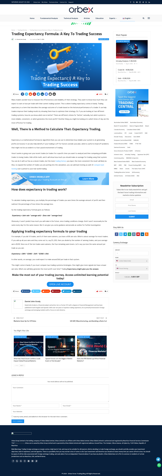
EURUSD (136, 140)
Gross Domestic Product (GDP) (123, 151)
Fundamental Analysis (49, 18)
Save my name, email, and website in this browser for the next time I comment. (40, 416)
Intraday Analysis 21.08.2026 (126, 61)
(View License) (19, 443)
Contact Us (63, 2)
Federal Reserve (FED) (120, 144)
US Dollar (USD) (129, 176)
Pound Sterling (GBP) (135, 165)
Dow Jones (128, 137)
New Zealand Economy (139, 161)
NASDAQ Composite (132, 158)
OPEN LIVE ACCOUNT (60, 284)
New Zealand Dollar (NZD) (122, 161)
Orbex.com (36, 2)
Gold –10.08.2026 (124, 78)
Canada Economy (119, 129)
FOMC (131, 144)
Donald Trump (118, 137)
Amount (117, 250)
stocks (127, 169)
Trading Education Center (122, 172)
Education (100, 18)
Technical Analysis (71, 18)
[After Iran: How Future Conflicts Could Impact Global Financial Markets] (28, 346)
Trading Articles (103, 39)
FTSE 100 (138, 144)
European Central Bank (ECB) (122, 140)
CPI (125, 133)
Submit (132, 216)
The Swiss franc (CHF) (138, 169)
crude (130, 133)
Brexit (147, 126)
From (116, 257)
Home (32, 18)
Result (117, 273)
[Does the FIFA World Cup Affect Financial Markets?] (92, 346)
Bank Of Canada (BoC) (120, 126)
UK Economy (136, 172)
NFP (115, 165)
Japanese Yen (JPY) (143, 154)
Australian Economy (136, 122)
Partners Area (53, 2)
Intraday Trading (130, 154)
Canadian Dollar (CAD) (133, 129)
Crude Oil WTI (138, 133)
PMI (125, 165)
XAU (138, 176)
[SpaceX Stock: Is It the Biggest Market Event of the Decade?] (60, 346)
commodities (118, 133)
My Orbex (44, 2)
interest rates (118, 154)
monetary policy (119, 158)
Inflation (137, 151)
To (116, 265)
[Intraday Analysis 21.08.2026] (132, 49)
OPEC (120, 165)
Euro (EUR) (137, 137)
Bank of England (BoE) (136, 126)
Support (71, 2)
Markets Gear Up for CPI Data (25, 321)
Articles (87, 18)
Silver (121, 169)
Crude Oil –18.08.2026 (125, 70)
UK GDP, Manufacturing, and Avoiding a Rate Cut (88, 321)
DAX (146, 133)
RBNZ (115, 169)
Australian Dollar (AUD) (121, 122)
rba (145, 165)
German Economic (119, 147)
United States (118, 176)
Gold (128, 147)
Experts (112, 18)
